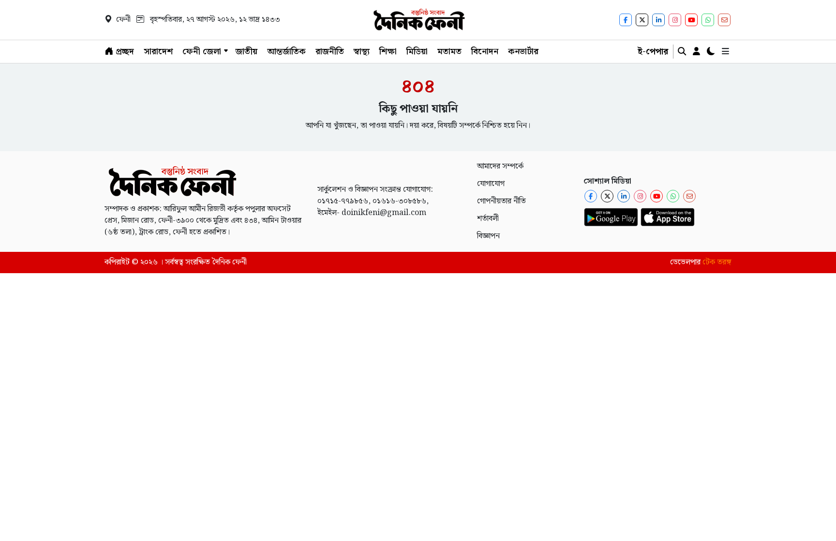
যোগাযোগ (491, 184)
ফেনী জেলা (201, 51)
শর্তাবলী (488, 219)
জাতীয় (246, 51)
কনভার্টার (523, 51)
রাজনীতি (329, 51)
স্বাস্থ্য (362, 51)
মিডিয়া (417, 51)
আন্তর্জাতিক (286, 51)
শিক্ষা (388, 51)
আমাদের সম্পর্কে (500, 166)
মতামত (449, 51)
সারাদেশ (158, 51)
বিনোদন (484, 51)
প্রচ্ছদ (123, 51)
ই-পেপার (653, 52)
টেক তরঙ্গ (717, 262)
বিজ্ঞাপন (488, 236)
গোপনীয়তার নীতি (501, 201)
